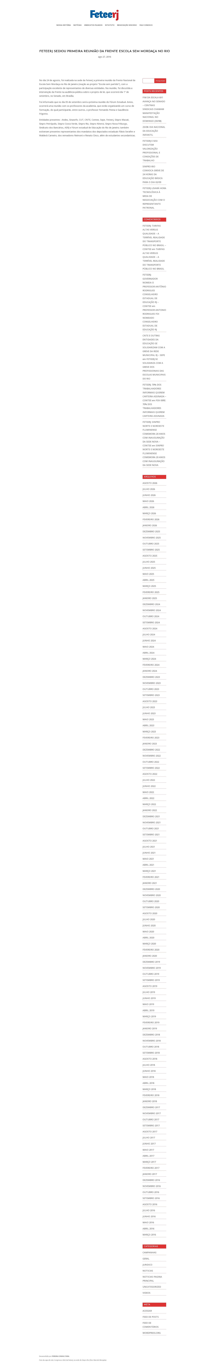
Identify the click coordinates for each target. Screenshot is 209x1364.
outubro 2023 (151, 689)
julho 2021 (149, 846)
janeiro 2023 (150, 743)
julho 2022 (149, 779)
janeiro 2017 (150, 1174)
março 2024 (149, 658)
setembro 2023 (151, 695)
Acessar (147, 1310)
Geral (146, 1258)
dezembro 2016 (151, 1180)
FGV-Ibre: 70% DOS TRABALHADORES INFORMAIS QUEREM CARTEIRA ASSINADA (154, 408)
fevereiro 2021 (151, 877)
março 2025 (149, 586)
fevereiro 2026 (151, 519)
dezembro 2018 (151, 1034)
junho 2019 (149, 998)
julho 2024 (149, 634)
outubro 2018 (151, 1046)
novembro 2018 (152, 1040)
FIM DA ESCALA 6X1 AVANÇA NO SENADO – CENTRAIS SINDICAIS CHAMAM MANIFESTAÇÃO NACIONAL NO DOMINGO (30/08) (154, 109)
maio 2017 (148, 1149)
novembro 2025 (152, 537)
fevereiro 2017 (151, 1167)
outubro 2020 (151, 901)
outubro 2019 (151, 973)
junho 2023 (149, 713)
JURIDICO (147, 1264)
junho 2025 (149, 567)
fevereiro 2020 (151, 949)
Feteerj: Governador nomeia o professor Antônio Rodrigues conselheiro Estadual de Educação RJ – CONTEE (154, 290)
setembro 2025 (151, 549)
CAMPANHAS (149, 1252)
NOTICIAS (148, 1270)
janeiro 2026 (150, 525)
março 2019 (149, 1016)
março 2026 (149, 513)
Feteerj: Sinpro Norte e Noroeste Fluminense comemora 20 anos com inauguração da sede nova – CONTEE (154, 434)
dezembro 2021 (151, 816)
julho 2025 (149, 561)
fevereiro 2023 (151, 737)
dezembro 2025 (151, 531)
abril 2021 (148, 864)
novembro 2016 (152, 1186)
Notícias (77, 25)
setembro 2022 (151, 767)
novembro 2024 (152, 610)
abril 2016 (148, 1228)
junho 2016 (149, 1216)
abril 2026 (148, 507)
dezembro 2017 (151, 1107)
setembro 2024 (151, 622)
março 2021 (149, 871)
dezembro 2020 (151, 889)
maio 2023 (148, 719)
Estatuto (109, 25)
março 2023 (149, 731)
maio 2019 (148, 1004)
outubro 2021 (151, 828)
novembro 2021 (152, 822)
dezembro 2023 (151, 677)
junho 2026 (149, 495)
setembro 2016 (151, 1198)
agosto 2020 (150, 913)
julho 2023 (149, 707)
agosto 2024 (150, 628)
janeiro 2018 (150, 1101)
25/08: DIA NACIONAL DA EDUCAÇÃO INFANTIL (154, 131)
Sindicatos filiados (93, 25)
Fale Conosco (146, 25)
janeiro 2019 (150, 1028)
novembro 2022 (152, 755)
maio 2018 (148, 1077)
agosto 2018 (150, 1058)
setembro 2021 (151, 834)
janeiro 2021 (150, 883)
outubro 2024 (151, 616)
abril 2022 (148, 798)
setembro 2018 (151, 1052)
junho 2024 (149, 640)
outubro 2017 (151, 1119)
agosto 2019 (150, 986)
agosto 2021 (150, 840)
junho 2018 (149, 1070)
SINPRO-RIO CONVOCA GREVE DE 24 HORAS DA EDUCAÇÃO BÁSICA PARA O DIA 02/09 (153, 174)
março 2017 (149, 1161)
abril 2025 (148, 580)
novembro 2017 (152, 1113)
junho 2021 (149, 852)
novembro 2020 (152, 895)
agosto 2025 (150, 555)
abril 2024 (148, 652)
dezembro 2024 (151, 604)
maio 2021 (148, 858)
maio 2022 (148, 792)
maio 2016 (148, 1222)
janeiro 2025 (150, 598)
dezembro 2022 (151, 749)
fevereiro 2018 (151, 1095)
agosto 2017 (150, 1131)
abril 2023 (148, 725)
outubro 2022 (151, 761)
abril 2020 (148, 937)
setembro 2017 (151, 1125)
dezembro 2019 (151, 961)
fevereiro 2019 (151, 1022)
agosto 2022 (150, 773)
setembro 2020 (151, 907)
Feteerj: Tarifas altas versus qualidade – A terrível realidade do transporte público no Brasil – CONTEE (154, 237)
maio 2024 (148, 646)
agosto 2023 (150, 701)
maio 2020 (148, 931)
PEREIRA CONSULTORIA (60, 1356)
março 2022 (149, 804)
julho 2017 (149, 1137)
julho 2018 (149, 1064)
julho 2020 (149, 919)
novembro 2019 (152, 967)
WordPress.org (152, 1332)
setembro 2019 (151, 980)
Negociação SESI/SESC (127, 25)
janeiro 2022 (150, 810)
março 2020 (149, 943)
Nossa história (63, 25)
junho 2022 (149, 786)
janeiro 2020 (150, 955)
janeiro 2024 (150, 670)
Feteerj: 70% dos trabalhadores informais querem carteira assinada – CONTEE (154, 392)
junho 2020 (149, 925)
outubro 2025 (151, 543)
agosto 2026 (150, 483)
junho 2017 (149, 1143)
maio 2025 (148, 573)
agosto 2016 (150, 1204)
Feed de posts (151, 1316)
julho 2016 (149, 1210)
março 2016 (149, 1234)
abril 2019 (148, 1010)
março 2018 (149, 1089)
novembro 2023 (152, 683)
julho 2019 (149, 992)
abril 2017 (148, 1155)
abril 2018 (148, 1083)
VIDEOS (146, 1292)
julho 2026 (149, 489)
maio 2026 (148, 501)
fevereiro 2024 (151, 664)
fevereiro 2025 (151, 592)
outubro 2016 (151, 1192)
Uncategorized (152, 1286)
